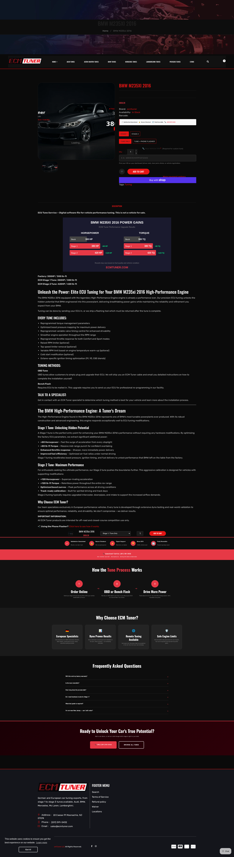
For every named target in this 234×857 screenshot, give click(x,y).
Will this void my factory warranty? (76, 676)
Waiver (95, 806)
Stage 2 (135, 134)
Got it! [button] (28, 849)
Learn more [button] (41, 842)
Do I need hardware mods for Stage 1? (78, 697)
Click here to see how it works (84, 526)
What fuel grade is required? (74, 704)
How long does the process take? (76, 690)
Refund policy (99, 801)
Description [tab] (117, 206)
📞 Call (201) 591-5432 (103, 744)
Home (105, 31)
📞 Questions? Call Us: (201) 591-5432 (117, 554)
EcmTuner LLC (59, 847)
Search (95, 792)
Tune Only (125, 141)
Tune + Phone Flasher (144, 141)
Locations (97, 811)
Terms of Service (100, 797)
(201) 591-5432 (171, 122)
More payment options (174, 176)
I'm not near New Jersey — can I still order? (79, 710)
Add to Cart (138, 171)
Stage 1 (124, 134)
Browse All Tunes (131, 745)
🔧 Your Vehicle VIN (162, 148)
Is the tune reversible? (72, 683)
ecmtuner (132, 109)
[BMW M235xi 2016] (50, 166)
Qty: (120, 152)
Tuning (128, 184)
